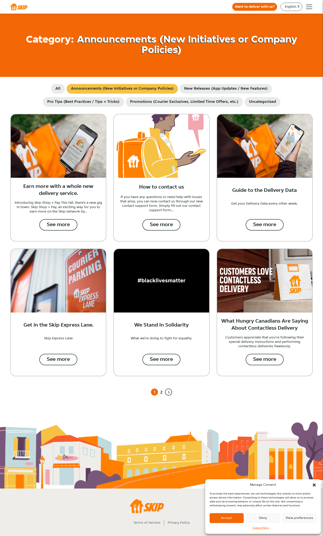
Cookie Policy (261, 528)
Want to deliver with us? (254, 7)
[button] (314, 485)
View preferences (299, 518)
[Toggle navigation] (309, 6)
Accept (226, 518)
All (57, 89)
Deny (263, 518)
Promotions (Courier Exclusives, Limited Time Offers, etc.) (184, 102)
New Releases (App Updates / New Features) (226, 89)
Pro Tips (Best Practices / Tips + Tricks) (83, 102)
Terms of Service (146, 523)
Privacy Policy (179, 523)
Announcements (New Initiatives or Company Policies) (122, 89)
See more (58, 224)
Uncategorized (262, 102)
